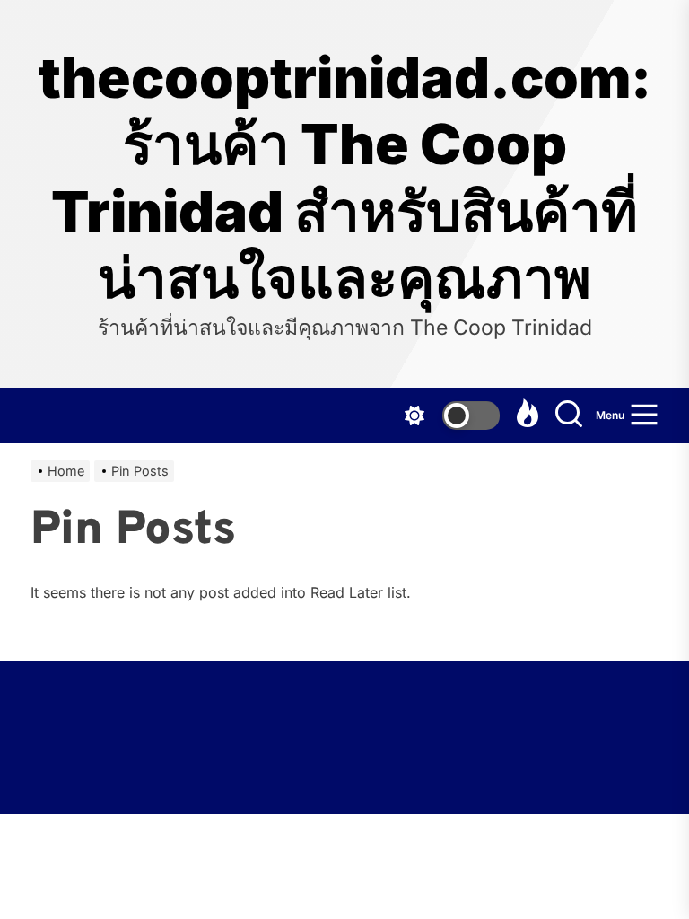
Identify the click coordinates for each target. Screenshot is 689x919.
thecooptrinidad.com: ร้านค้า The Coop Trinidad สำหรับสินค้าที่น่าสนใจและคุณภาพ (345, 178)
